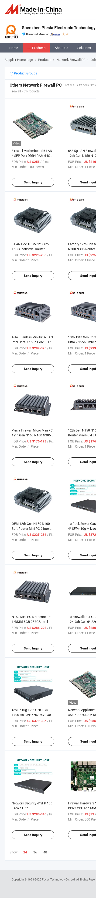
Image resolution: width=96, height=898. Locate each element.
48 (45, 852)
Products (38, 48)
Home (13, 48)
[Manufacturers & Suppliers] (34, 9)
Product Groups (25, 73)
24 (25, 852)
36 (35, 852)
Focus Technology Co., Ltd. (59, 879)
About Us (61, 48)
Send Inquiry (33, 182)
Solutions (84, 48)
